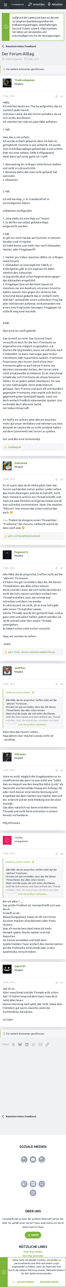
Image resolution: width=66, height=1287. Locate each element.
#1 (61, 96)
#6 (61, 853)
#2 (61, 479)
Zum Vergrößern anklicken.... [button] (33, 724)
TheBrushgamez (13, 59)
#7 (61, 982)
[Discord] (33, 1184)
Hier (6, 520)
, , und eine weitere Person (31, 652)
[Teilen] (56, 96)
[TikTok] (41, 1159)
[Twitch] (24, 1184)
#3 (61, 568)
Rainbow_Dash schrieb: (18, 692)
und (24, 536)
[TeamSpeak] (41, 1184)
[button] (6, 4)
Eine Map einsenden (33, 1255)
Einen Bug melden (33, 1251)
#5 (61, 770)
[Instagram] (33, 1193)
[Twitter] (24, 1159)
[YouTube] (33, 1159)
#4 (61, 684)
